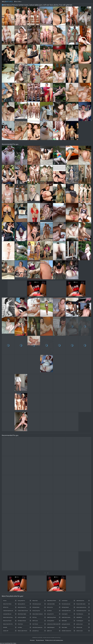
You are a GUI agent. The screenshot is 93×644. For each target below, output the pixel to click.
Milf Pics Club (35, 620)
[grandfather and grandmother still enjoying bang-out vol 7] (21, 503)
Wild (7, 1)
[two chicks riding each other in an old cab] (8, 54)
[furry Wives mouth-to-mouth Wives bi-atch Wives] (21, 446)
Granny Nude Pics (21, 600)
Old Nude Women (35, 607)
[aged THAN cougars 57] (46, 383)
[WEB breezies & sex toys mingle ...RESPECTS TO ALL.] (46, 446)
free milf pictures (79, 614)
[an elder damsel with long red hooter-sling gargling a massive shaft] (72, 73)
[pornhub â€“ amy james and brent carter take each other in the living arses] (59, 212)
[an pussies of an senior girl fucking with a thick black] (8, 522)
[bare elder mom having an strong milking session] (59, 484)
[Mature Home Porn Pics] (33, 193)
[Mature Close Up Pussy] (46, 54)
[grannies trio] (46, 174)
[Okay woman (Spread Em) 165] (59, 92)
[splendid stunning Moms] (85, 111)
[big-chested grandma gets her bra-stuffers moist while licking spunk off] (21, 307)
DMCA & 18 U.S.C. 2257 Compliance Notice (54, 640)
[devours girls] (33, 54)
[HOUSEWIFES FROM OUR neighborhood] (46, 503)
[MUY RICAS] (85, 541)
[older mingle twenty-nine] (8, 130)
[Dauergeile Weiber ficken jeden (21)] (21, 345)
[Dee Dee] (72, 231)
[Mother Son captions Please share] (59, 174)
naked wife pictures (80, 600)
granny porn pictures (66, 624)
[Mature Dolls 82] (33, 326)
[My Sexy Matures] (21, 111)
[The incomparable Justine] (72, 484)
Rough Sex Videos (12, 643)
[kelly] (85, 212)
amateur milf (5, 630)
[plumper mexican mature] (85, 484)
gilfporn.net (49, 630)
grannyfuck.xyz (35, 630)
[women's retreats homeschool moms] (8, 212)
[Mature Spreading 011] (33, 402)
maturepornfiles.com (7, 614)
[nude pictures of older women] (21, 383)
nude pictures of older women (53, 624)
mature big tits (65, 614)
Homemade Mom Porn (66, 610)
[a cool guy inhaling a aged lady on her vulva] (59, 421)
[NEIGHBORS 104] (72, 212)
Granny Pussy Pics (36, 610)
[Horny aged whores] (59, 73)
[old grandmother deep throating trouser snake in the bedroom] (21, 326)
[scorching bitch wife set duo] (85, 16)
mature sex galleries (22, 617)
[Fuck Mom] (46, 212)
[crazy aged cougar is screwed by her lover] (21, 193)
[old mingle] (8, 465)
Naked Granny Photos (51, 617)
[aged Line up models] (33, 111)
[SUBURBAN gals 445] (59, 402)
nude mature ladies (51, 604)
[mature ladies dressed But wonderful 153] (72, 250)
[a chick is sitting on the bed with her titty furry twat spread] (72, 155)
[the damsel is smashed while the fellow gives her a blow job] (46, 484)
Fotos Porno (20, 624)
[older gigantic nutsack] (59, 345)
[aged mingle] (33, 92)
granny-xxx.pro (79, 624)
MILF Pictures (35, 624)
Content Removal (40, 640)
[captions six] (33, 35)
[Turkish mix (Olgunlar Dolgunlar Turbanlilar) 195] (33, 269)
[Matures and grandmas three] (72, 307)
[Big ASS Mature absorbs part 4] (8, 383)
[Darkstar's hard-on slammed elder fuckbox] (33, 307)
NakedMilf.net (79, 617)
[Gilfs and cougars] (46, 465)
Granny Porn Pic (50, 614)
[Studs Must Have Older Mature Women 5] (72, 111)
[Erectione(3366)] (59, 383)
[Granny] (8, 269)
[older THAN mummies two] (8, 503)
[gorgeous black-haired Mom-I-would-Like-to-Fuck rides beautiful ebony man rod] (46, 522)
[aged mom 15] (33, 174)
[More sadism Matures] (8, 364)
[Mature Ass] (85, 92)
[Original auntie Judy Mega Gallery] (85, 326)
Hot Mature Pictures (22, 620)
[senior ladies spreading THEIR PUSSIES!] (85, 364)
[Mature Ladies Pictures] (21, 269)
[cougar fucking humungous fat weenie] (72, 16)
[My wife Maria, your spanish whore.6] (8, 92)
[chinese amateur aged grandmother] (72, 364)
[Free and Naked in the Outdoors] (85, 250)
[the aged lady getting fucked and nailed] (59, 560)
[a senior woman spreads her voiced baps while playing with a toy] (72, 503)
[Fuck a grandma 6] (46, 73)
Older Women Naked (22, 614)
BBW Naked (64, 620)
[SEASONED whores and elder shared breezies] (59, 446)
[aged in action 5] (8, 541)
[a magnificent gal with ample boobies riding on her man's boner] (85, 307)
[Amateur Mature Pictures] (33, 345)
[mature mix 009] (59, 307)
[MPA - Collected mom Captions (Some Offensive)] (21, 560)
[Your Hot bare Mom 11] (21, 174)
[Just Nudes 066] (21, 155)
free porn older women (80, 604)
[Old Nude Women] (21, 402)
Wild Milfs (5, 627)
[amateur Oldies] (72, 174)
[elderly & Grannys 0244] (59, 54)
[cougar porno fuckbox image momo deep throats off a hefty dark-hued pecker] (85, 503)
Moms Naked (64, 627)
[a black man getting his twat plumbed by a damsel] (46, 402)
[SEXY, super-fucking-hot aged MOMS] (8, 111)
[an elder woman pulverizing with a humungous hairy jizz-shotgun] (72, 402)
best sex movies (4, 643)
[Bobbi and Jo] (8, 250)
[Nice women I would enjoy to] (46, 92)
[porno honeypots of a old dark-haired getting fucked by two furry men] (72, 541)
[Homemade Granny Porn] (8, 326)
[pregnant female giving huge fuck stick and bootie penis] (59, 16)
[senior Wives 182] (59, 465)
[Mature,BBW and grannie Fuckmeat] (46, 155)
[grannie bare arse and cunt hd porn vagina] (33, 465)
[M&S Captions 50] (72, 54)
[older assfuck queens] (85, 446)
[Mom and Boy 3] (85, 35)
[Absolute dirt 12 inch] (33, 503)
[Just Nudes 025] (8, 16)
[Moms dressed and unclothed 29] (33, 250)
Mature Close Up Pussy (7, 617)
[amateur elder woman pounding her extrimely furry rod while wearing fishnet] (85, 345)
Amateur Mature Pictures (23, 610)
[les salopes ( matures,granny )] (46, 231)
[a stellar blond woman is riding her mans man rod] (33, 130)
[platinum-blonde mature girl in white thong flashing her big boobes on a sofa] (33, 484)
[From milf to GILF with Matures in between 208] (59, 269)
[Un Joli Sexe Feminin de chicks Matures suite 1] (33, 421)
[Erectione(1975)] (85, 193)
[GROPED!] (72, 130)
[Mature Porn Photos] (72, 35)
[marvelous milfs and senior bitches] (8, 402)
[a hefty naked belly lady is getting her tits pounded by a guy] (46, 421)
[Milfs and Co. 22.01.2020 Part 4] (72, 383)
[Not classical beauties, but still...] (85, 231)
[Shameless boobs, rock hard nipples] (46, 130)
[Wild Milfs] (8, 174)
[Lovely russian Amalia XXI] (21, 364)
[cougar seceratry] (85, 73)
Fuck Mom (20, 627)
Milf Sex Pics (5, 607)
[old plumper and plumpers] (8, 421)
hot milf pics (49, 610)
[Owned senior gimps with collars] (21, 73)
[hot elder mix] (59, 541)
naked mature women (66, 617)
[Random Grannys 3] (72, 269)
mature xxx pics (79, 630)
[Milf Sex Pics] (33, 73)
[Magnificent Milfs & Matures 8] (46, 307)
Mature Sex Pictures (7, 620)
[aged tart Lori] (33, 364)
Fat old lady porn (79, 620)
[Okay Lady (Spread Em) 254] (33, 541)
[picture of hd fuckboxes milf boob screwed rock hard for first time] (72, 465)
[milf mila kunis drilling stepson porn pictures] (21, 54)
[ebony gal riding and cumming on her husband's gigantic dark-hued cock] (59, 364)
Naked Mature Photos (51, 600)
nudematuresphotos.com (8, 610)
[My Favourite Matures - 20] (59, 193)
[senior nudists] (46, 35)
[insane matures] (46, 193)
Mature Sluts (35, 600)
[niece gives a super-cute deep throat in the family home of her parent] (8, 193)
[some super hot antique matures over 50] (59, 35)
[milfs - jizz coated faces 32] (33, 231)
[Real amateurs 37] (46, 326)
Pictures (4, 600)
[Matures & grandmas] (21, 212)
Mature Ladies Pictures (22, 630)
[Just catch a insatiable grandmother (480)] (33, 383)
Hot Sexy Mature (50, 620)
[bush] (46, 111)
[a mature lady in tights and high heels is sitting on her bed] (85, 383)
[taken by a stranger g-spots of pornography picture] (72, 421)
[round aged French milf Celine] (33, 560)
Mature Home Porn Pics (8, 624)
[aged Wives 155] (46, 250)
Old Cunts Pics (50, 607)
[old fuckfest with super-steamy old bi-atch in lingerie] (46, 269)
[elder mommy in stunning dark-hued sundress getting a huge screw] (59, 326)
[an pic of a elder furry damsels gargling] (8, 560)
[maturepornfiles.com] (21, 130)
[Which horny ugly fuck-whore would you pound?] (21, 35)
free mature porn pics (66, 604)
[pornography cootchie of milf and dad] (85, 174)
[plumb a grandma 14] (46, 345)
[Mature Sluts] (46, 364)
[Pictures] (21, 250)
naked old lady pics (51, 627)
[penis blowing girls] (85, 54)
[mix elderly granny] (21, 484)
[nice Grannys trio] (85, 522)
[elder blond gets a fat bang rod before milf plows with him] (8, 307)
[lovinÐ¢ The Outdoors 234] (21, 16)
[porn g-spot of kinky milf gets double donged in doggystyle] (72, 560)
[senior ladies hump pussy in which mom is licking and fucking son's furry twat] (8, 446)
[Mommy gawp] (59, 130)
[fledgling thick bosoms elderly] (85, 465)
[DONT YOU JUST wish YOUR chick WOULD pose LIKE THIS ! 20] (33, 522)
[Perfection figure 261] (33, 16)
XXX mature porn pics (36, 604)
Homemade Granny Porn (81, 610)
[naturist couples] (33, 446)
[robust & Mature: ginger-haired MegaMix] (46, 16)
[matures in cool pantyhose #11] (8, 73)
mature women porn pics (81, 607)
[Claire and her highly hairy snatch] (72, 446)
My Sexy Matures (21, 604)
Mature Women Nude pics (37, 614)
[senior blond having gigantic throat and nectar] (46, 560)
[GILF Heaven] (72, 345)
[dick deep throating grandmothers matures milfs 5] (21, 522)
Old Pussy (34, 617)
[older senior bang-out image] (59, 111)
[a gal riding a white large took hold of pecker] (59, 231)
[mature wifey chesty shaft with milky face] (46, 541)
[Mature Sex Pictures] (21, 92)
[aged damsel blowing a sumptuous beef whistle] (8, 155)
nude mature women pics (37, 627)
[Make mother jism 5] (33, 155)
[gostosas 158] (85, 155)
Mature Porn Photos (7, 604)
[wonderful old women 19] (33, 212)
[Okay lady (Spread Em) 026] (59, 155)
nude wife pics (64, 600)
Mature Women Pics (22, 607)
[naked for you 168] (72, 92)
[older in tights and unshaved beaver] (21, 541)
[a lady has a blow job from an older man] (85, 402)
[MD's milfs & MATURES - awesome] (72, 326)
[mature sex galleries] (21, 421)
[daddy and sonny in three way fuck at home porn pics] (72, 522)
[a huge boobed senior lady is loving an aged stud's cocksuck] (59, 522)
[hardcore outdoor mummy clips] (59, 503)
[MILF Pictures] (21, 231)
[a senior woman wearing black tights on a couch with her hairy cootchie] (59, 250)
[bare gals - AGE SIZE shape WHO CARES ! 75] (8, 484)
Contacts (33, 640)
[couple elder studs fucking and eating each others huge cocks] (21, 465)
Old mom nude (79, 627)
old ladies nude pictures (66, 630)
